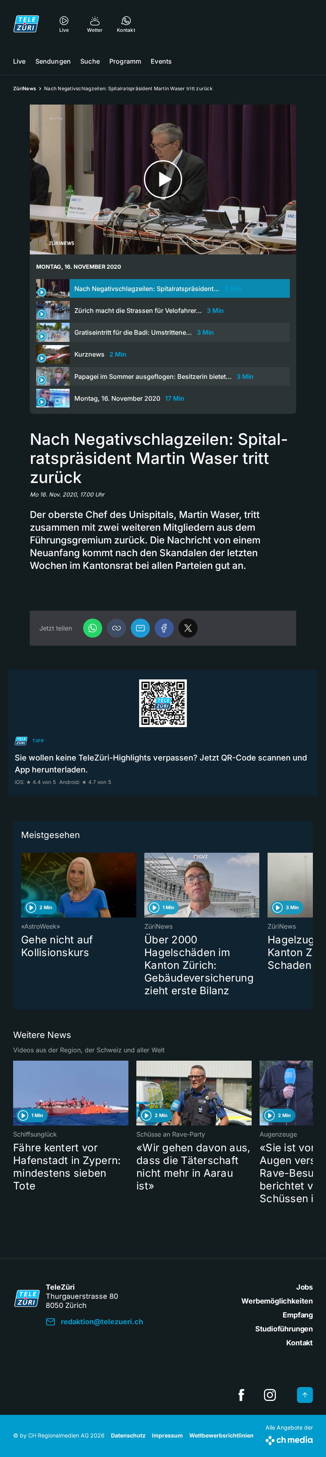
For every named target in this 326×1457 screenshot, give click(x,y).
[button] (116, 628)
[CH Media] (289, 1439)
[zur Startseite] (26, 23)
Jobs (304, 1287)
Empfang (298, 1315)
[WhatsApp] (92, 628)
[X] (188, 628)
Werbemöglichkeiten (277, 1301)
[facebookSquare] (241, 1395)
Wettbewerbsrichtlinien (221, 1435)
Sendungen (53, 61)
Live (19, 61)
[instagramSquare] (270, 1395)
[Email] (140, 628)
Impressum (167, 1435)
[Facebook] (164, 628)
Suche (90, 61)
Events (161, 61)
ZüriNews (24, 88)
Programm (125, 61)
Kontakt (299, 1343)
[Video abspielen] (163, 179)
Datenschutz (128, 1435)
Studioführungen (284, 1329)
